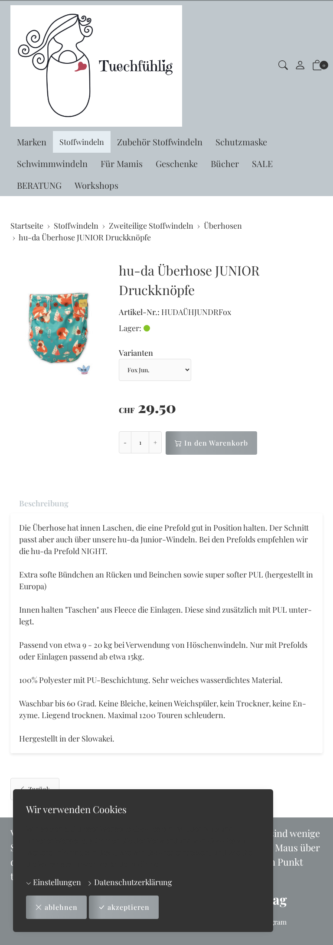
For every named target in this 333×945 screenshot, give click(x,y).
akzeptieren (129, 907)
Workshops (96, 185)
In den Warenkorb (216, 442)
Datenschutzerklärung (132, 882)
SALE (262, 163)
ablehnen (61, 907)
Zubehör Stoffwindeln (159, 142)
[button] (283, 66)
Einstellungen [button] (56, 882)
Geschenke (177, 163)
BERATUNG (39, 185)
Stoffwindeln (81, 142)
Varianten (136, 353)
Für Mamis (122, 163)
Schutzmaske (241, 142)
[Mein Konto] (300, 65)
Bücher (225, 163)
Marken (31, 142)
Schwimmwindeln (52, 163)
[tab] (39, 504)
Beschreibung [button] (44, 503)
